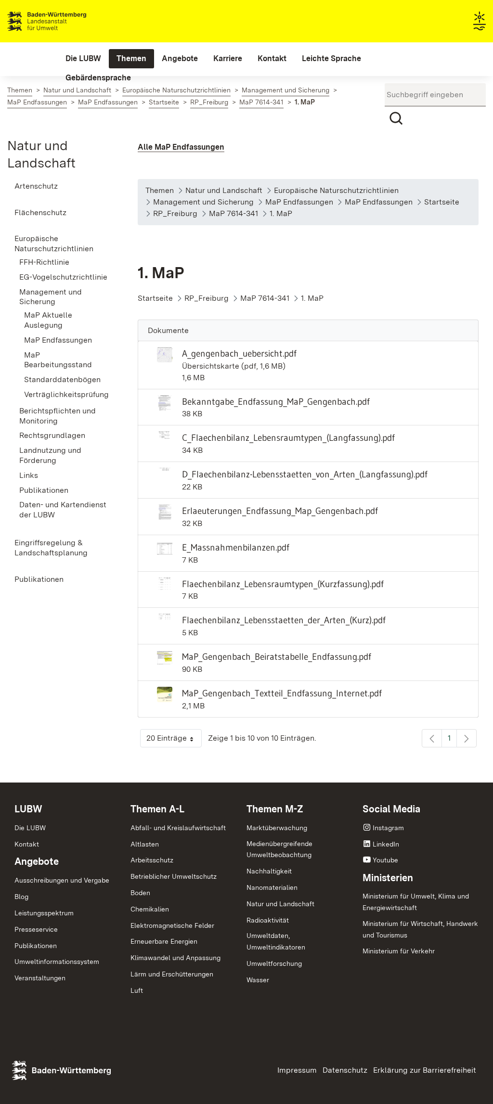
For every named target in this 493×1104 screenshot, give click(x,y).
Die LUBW (30, 828)
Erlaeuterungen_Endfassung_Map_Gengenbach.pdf (280, 510)
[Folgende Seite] (466, 738)
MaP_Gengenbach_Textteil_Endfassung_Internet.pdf (282, 693)
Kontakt (26, 844)
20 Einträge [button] (174, 740)
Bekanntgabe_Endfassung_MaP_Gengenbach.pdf (276, 401)
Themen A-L (157, 809)
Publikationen (35, 946)
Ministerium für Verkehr (399, 951)
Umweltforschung (274, 963)
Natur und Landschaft (280, 904)
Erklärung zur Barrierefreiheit (424, 1070)
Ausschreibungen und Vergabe (61, 880)
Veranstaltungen (39, 978)
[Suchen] (396, 118)
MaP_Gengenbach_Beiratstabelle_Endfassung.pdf (276, 656)
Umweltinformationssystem (56, 961)
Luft (136, 990)
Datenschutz (345, 1070)
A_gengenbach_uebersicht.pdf (239, 353)
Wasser (257, 980)
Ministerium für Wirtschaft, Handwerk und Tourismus (420, 929)
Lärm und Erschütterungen (171, 974)
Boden (140, 893)
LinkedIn (386, 844)
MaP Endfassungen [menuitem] (58, 340)
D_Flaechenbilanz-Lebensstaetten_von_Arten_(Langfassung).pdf (305, 474)
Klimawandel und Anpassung (175, 958)
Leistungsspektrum (44, 913)
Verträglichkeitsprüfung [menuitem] (66, 394)
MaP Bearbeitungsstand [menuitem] (58, 360)
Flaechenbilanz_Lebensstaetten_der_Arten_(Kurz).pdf (284, 620)
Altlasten (144, 844)
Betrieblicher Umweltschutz (173, 876)
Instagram (388, 828)
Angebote (36, 861)
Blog (21, 896)
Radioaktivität (267, 920)
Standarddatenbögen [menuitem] (62, 379)
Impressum (297, 1070)
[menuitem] (83, 58)
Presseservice (36, 929)
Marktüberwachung (276, 828)
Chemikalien (149, 909)
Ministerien (388, 878)
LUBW (28, 809)
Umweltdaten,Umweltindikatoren (275, 941)
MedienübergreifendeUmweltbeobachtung (279, 849)
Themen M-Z (274, 809)
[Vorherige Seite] (432, 738)
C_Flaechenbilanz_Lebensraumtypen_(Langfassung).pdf (288, 437)
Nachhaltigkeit (269, 871)
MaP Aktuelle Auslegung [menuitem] (48, 320)
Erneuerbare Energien (163, 941)
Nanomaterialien (272, 887)
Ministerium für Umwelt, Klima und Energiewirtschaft (416, 901)
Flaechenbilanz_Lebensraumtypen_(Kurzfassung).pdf (283, 584)
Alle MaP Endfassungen (181, 147)
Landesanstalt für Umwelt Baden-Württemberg (63, 21)
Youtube (385, 860)
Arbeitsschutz (151, 860)
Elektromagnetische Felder (172, 925)
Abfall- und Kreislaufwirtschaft (178, 828)
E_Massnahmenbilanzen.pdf (235, 547)
